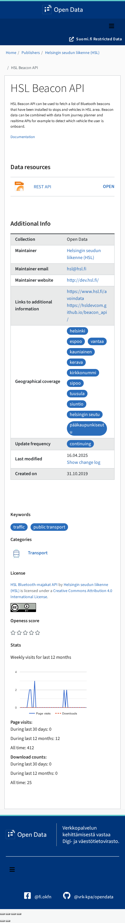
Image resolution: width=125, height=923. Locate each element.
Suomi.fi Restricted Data (99, 39)
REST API (42, 187)
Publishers (31, 53)
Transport (38, 553)
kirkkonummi (83, 373)
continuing (80, 444)
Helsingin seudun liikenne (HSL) (72, 53)
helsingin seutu (85, 414)
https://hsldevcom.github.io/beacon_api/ (87, 312)
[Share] (8, 914)
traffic (19, 527)
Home (11, 53)
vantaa (97, 341)
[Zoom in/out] (19, 914)
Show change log (83, 462)
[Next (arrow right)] (8, 921)
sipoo (75, 383)
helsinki (77, 331)
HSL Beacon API (24, 68)
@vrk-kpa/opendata (93, 897)
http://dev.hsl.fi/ (83, 280)
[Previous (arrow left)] (2, 921)
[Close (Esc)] (2, 914)
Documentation (22, 137)
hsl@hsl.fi (76, 269)
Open (109, 186)
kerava (76, 362)
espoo (76, 341)
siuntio (76, 404)
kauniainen (81, 352)
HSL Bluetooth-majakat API (34, 585)
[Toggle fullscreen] (13, 914)
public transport (49, 527)
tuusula (77, 393)
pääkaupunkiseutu (87, 428)
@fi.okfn (42, 897)
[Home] (62, 10)
